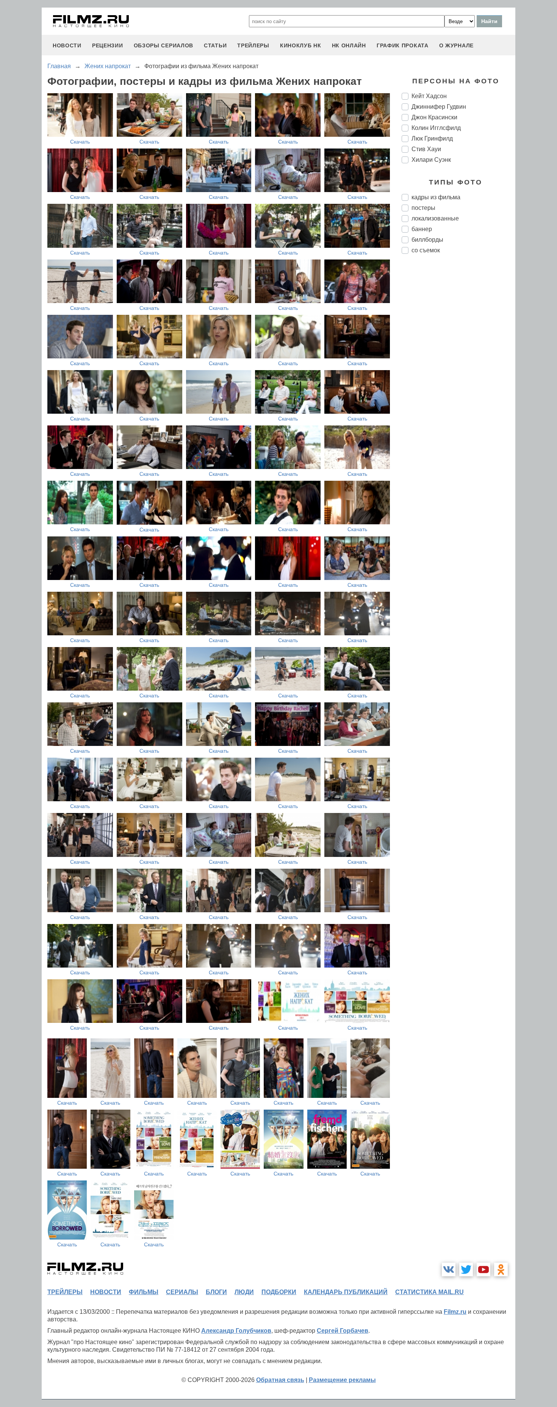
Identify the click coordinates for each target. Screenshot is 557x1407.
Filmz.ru (455, 1312)
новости (67, 45)
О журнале (456, 45)
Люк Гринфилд (432, 138)
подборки (278, 1292)
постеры (423, 208)
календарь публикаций (346, 1292)
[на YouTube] (483, 1269)
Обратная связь (280, 1380)
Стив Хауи (426, 149)
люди (244, 1292)
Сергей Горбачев (342, 1330)
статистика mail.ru (429, 1292)
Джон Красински (434, 117)
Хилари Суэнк (431, 159)
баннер (421, 229)
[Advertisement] (458, 386)
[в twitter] (466, 1269)
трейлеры (253, 45)
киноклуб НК (300, 45)
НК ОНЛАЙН (349, 45)
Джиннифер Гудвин (438, 106)
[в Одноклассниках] (501, 1269)
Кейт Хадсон (429, 96)
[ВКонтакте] (448, 1269)
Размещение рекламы (342, 1380)
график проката (403, 45)
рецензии (107, 45)
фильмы (143, 1292)
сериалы (182, 1292)
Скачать (80, 142)
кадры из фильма (435, 197)
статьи (215, 45)
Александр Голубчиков (236, 1330)
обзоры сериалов (164, 45)
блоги (216, 1292)
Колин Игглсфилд (436, 128)
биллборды (427, 239)
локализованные (435, 218)
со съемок (425, 250)
